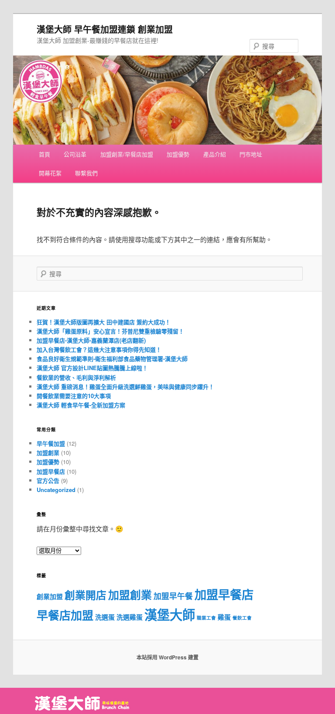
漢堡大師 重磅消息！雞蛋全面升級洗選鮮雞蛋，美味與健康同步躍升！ (125, 386)
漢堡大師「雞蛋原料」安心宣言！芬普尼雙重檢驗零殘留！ (110, 331)
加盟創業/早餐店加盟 (126, 154)
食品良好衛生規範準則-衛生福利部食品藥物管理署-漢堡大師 (112, 358)
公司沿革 (75, 154)
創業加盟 (50, 596)
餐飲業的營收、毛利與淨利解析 (76, 377)
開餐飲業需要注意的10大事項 (74, 396)
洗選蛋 (105, 617)
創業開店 (85, 594)
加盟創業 (48, 452)
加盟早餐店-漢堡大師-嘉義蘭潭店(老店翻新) (91, 340)
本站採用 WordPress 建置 (167, 657)
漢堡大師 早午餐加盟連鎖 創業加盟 (105, 29)
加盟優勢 (178, 154)
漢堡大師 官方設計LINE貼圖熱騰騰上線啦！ (92, 368)
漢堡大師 (169, 614)
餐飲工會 (242, 617)
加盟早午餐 (173, 595)
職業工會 (206, 617)
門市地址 (250, 154)
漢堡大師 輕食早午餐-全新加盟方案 (81, 405)
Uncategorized (56, 489)
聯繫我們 (86, 173)
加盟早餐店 (51, 471)
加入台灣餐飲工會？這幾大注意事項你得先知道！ (99, 349)
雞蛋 (224, 617)
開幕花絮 (50, 173)
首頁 (44, 154)
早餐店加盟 (65, 615)
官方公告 (48, 480)
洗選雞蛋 (129, 617)
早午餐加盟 (51, 443)
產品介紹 (214, 154)
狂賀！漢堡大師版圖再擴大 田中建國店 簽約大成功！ (104, 322)
